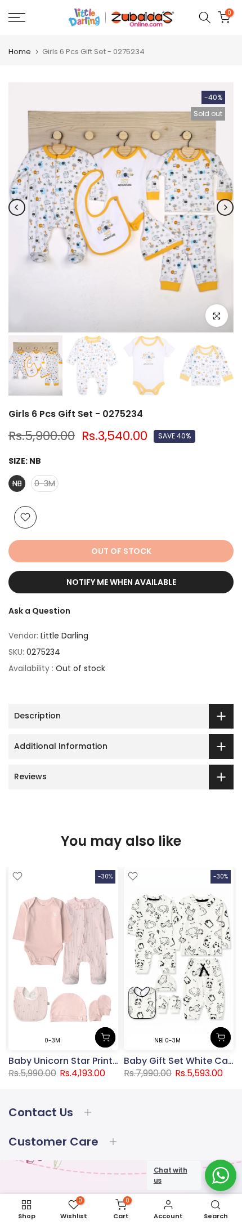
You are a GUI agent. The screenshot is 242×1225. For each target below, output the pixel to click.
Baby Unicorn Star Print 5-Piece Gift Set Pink (107, 1060)
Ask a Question (39, 610)
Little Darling (64, 635)
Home (19, 51)
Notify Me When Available (121, 582)
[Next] (225, 207)
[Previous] (16, 207)
